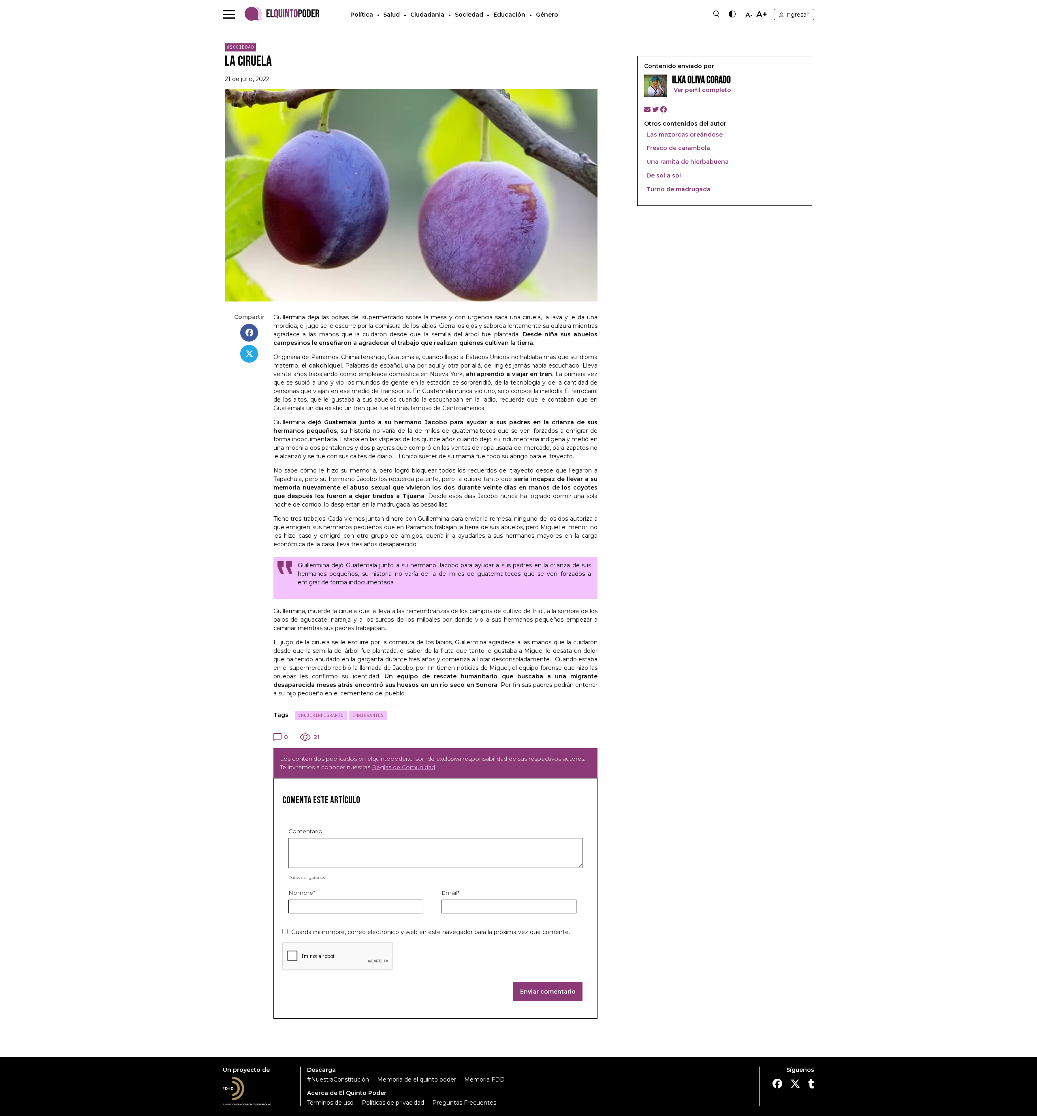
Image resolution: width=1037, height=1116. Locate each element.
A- (749, 15)
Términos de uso (330, 1102)
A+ (761, 14)
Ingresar (797, 14)
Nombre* (301, 892)
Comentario (305, 831)
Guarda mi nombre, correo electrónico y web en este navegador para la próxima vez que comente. (430, 932)
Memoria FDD (484, 1079)
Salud (391, 14)
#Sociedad (240, 47)
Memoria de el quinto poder (416, 1079)
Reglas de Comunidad (403, 767)
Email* (450, 892)
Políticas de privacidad (393, 1102)
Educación (509, 14)
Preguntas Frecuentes (464, 1102)
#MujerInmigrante (321, 715)
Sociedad (469, 14)
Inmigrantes (368, 715)
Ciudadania (427, 14)
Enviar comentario (548, 991)
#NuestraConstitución (338, 1079)
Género (547, 14)
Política (361, 14)
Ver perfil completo (701, 90)
